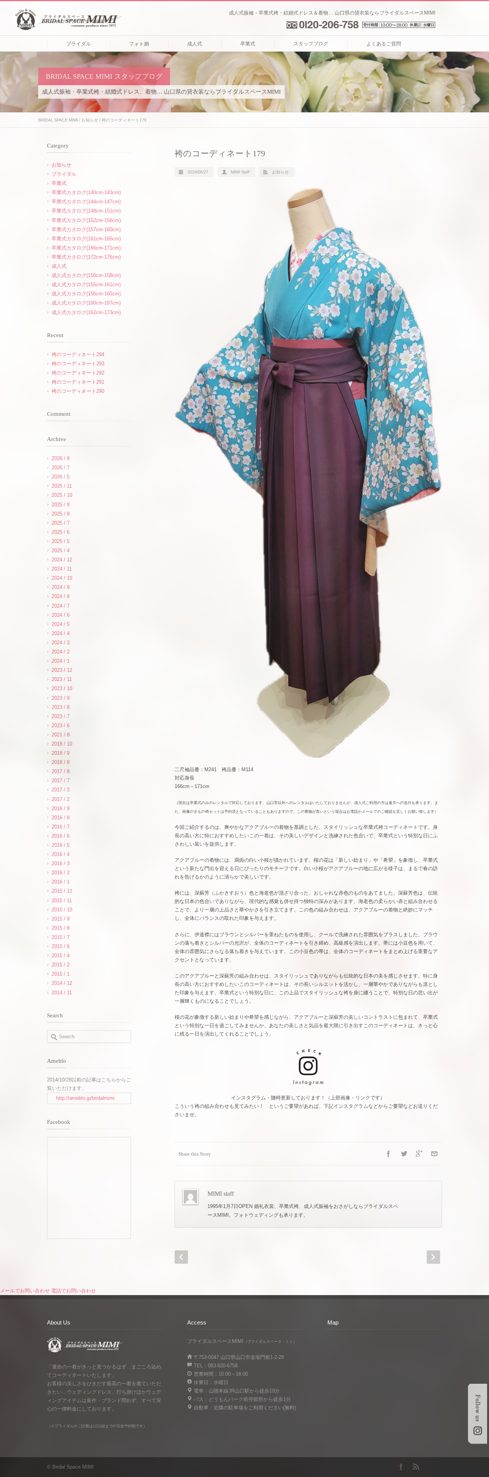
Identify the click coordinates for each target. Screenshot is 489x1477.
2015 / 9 (61, 919)
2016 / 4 (61, 854)
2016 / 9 (61, 808)
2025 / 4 (61, 550)
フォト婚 (139, 44)
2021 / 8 (61, 735)
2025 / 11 (62, 486)
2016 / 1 (61, 882)
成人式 (194, 44)
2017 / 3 (61, 790)
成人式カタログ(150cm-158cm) (86, 275)
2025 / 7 (61, 523)
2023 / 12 (62, 670)
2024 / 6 (61, 615)
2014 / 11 (62, 992)
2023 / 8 (61, 707)
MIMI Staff (240, 172)
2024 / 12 (62, 560)
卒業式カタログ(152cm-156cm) (86, 220)
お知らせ (89, 120)
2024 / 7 (61, 606)
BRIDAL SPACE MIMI (58, 120)
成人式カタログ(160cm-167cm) (86, 303)
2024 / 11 (62, 569)
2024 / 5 (61, 624)
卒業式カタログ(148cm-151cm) (86, 211)
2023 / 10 (62, 688)
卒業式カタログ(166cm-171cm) (86, 248)
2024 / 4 (61, 633)
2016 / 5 (61, 845)
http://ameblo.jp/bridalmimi (85, 1098)
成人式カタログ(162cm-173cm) (86, 312)
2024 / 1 (61, 661)
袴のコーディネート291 (78, 382)
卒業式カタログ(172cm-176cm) (86, 257)
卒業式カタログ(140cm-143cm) (86, 192)
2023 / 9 (61, 698)
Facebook (388, 1153)
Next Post (433, 1257)
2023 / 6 (61, 725)
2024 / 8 (61, 596)
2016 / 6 (61, 836)
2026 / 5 (61, 477)
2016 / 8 (61, 817)
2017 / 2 (61, 799)
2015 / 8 (61, 928)
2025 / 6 (61, 532)
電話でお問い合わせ (73, 1291)
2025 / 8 (61, 514)
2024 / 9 (61, 587)
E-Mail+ (434, 1153)
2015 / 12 (62, 891)
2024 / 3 (61, 642)
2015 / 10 (62, 910)
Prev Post (181, 1257)
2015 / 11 (62, 900)
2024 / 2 (61, 652)
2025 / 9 (61, 504)
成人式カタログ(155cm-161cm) (86, 284)
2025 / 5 (61, 541)
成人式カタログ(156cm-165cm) (86, 294)
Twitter (403, 1153)
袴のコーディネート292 (78, 373)
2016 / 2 (61, 872)
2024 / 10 (62, 578)
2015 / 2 (61, 965)
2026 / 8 (61, 458)
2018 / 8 (61, 762)
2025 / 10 (62, 495)
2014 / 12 (62, 983)
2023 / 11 (62, 679)
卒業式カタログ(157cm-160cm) (86, 229)
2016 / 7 (61, 827)
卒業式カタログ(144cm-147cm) (86, 201)
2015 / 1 (61, 974)
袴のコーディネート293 (78, 363)
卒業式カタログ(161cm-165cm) (86, 239)
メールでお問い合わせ (25, 1291)
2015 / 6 (61, 946)
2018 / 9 (61, 753)
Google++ (419, 1153)
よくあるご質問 (383, 44)
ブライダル (78, 44)
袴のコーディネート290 (78, 391)
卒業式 (247, 44)
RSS (416, 1466)
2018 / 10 (62, 744)
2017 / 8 (61, 771)
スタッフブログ (310, 44)
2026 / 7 (61, 467)
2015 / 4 (61, 955)
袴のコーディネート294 (78, 354)
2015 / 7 (61, 937)
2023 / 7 (61, 716)
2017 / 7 (61, 780)
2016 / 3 (61, 863)
